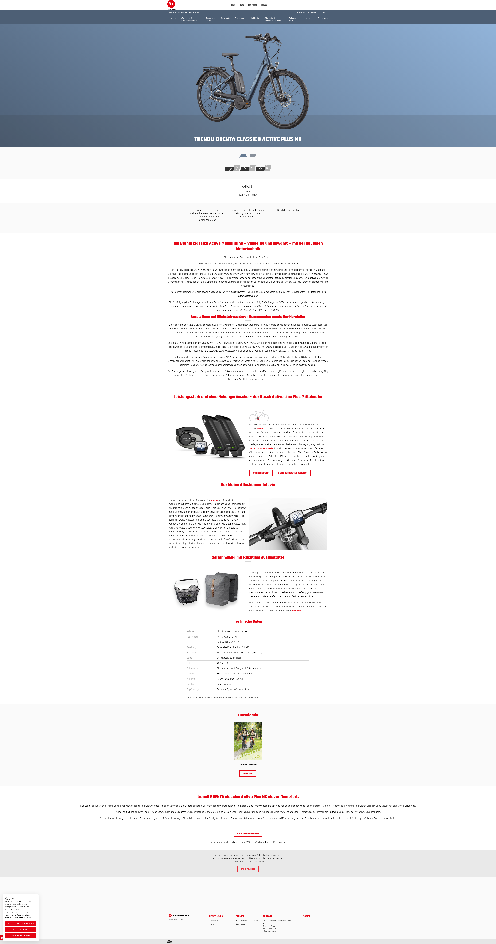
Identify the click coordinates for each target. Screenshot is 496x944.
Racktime (296, 610)
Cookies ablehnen (20, 935)
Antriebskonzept (261, 473)
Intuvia (214, 500)
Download (248, 773)
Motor (260, 428)
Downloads (240, 924)
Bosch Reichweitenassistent (247, 921)
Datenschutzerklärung (14, 917)
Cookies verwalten (20, 929)
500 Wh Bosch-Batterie (261, 448)
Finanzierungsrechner (248, 833)
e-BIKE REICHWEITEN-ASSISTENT (292, 473)
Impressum (213, 924)
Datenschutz (214, 921)
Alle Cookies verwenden (20, 924)
